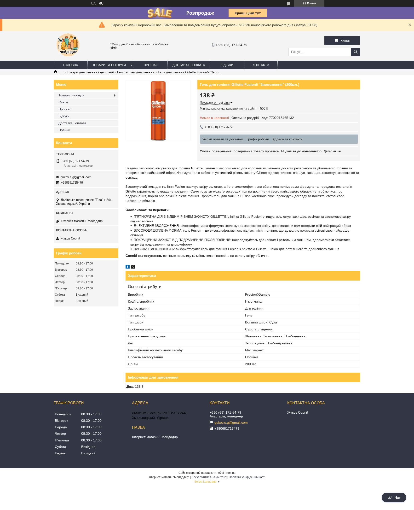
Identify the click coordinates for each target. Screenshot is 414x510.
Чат (398, 497)
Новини (64, 130)
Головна (70, 65)
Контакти (261, 65)
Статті (63, 102)
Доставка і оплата (188, 65)
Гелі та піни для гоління (135, 72)
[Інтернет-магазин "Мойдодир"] (68, 59)
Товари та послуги (109, 65)
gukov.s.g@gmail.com (76, 177)
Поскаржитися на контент (209, 477)
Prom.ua (230, 473)
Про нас (151, 65)
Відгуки (226, 65)
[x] (133, 267)
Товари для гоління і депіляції (90, 72)
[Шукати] (355, 52)
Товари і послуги (71, 95)
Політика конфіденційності (247, 477)
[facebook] (128, 267)
